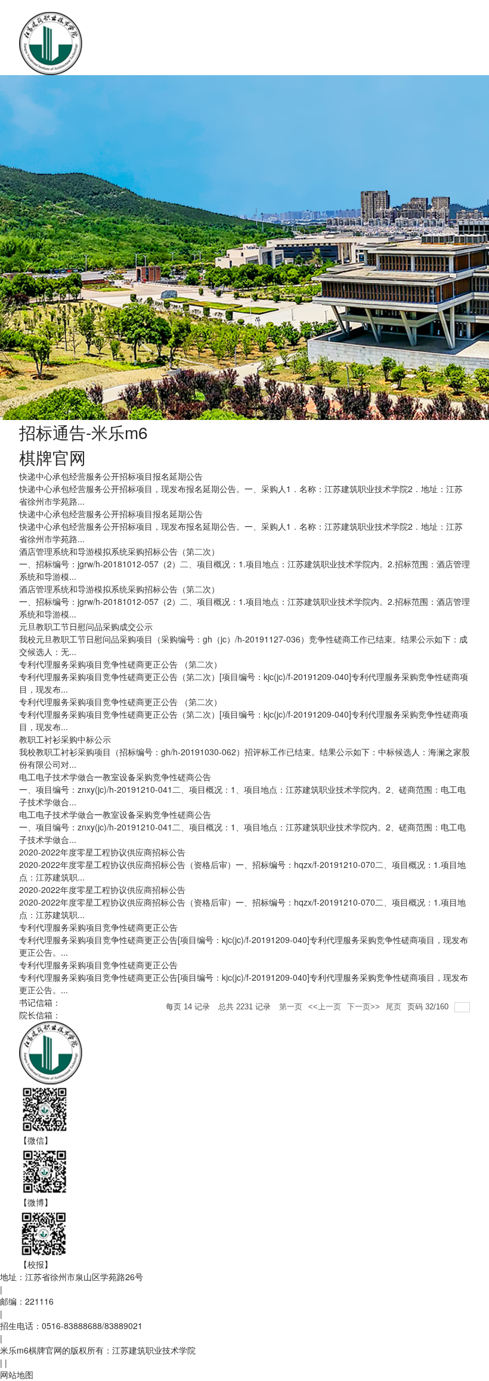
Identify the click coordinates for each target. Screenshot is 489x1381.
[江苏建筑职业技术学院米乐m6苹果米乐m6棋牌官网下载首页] (189, 42)
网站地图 (16, 1374)
